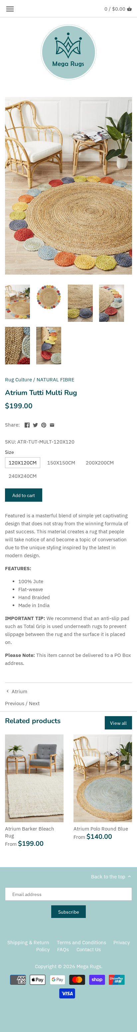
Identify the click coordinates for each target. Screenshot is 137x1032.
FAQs (63, 949)
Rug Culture (18, 379)
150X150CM (61, 462)
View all (118, 723)
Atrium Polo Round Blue (100, 829)
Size (9, 452)
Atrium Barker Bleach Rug (29, 832)
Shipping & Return (28, 942)
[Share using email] (52, 424)
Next (34, 703)
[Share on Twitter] (35, 424)
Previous (14, 703)
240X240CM (23, 476)
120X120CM (23, 462)
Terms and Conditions (81, 942)
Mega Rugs (88, 966)
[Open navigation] (10, 9)
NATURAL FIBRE (55, 379)
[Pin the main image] (43, 424)
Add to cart (23, 495)
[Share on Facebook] (27, 424)
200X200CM (100, 462)
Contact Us (88, 949)
